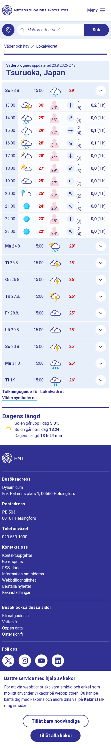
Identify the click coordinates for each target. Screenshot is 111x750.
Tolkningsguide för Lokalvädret (33, 391)
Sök (96, 29)
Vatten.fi (9, 621)
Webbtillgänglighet (19, 580)
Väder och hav (16, 46)
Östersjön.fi (12, 634)
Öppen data (12, 628)
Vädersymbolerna (19, 397)
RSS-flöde (11, 567)
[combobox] (53, 30)
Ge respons (12, 561)
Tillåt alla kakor (55, 735)
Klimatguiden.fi (15, 615)
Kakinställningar (16, 592)
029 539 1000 (14, 536)
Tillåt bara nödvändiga (55, 721)
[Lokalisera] (8, 30)
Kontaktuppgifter (17, 555)
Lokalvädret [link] (46, 46)
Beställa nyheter (16, 586)
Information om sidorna (23, 574)
